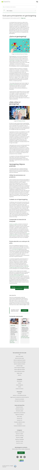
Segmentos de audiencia (19, 414)
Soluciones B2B (19, 418)
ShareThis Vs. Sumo (19, 443)
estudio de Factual (12, 84)
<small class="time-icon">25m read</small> (13, 334)
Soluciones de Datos (19, 407)
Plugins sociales (19, 373)
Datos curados (19, 416)
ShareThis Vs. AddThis (19, 433)
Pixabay (25, 54)
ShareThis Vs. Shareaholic (19, 439)
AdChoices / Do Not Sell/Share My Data (19, 395)
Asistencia (19, 375)
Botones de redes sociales (19, 358)
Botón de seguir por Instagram (19, 367)
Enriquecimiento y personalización (19, 412)
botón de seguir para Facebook (19, 369)
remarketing (11, 60)
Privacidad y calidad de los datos (19, 422)
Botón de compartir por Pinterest (19, 363)
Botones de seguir (20, 365)
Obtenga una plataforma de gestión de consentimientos (20, 288)
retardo (16, 60)
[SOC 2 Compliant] (15, 466)
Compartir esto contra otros (19, 431)
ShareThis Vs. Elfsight (19, 437)
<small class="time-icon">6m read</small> (25, 331)
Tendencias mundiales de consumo (19, 425)
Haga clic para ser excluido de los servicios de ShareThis (19, 397)
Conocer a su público (13, 224)
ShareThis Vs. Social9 (19, 441)
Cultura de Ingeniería (19, 384)
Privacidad (19, 393)
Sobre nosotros (19, 381)
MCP (19, 354)
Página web (23, 18)
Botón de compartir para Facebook (19, 360)
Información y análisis (19, 410)
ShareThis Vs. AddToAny (20, 435)
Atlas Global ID (19, 423)
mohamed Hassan (19, 54)
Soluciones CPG (19, 420)
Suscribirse (24, 310)
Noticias (19, 386)
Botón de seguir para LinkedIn (19, 371)
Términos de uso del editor (19, 399)
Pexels (24, 120)
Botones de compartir (19, 356)
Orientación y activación (19, 408)
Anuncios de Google (17, 249)
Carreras (19, 383)
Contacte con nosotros (19, 388)
